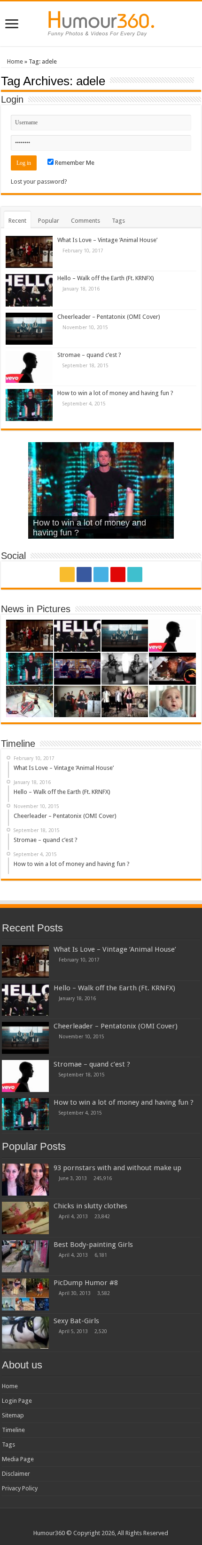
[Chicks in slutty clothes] (25, 1218)
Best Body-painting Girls (93, 1244)
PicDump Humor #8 (86, 1282)
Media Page (18, 1459)
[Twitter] (101, 574)
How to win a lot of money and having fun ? (115, 392)
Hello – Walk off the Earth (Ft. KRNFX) (105, 278)
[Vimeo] (134, 574)
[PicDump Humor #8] (25, 1294)
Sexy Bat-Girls (76, 1321)
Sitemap (13, 1415)
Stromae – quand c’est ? (89, 354)
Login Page (17, 1400)
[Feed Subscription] (198, 80)
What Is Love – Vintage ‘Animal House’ (107, 239)
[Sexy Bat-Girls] (25, 1333)
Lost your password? (39, 181)
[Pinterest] (117, 574)
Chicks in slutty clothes (90, 1206)
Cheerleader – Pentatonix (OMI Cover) (108, 316)
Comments (85, 220)
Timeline (13, 1429)
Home (14, 61)
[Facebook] (84, 574)
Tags (118, 220)
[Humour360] (101, 22)
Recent (17, 220)
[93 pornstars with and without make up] (25, 1180)
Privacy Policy (20, 1488)
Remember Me (74, 162)
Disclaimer (16, 1473)
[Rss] (67, 574)
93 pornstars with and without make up (117, 1168)
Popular (48, 220)
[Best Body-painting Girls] (25, 1256)
